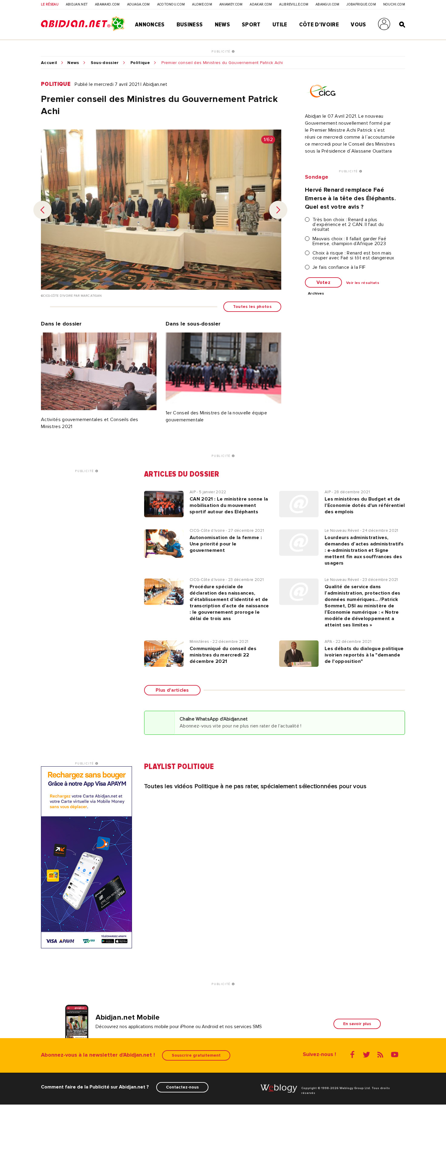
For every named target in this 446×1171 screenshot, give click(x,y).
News (222, 24)
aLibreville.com (293, 4)
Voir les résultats (362, 283)
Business (190, 24)
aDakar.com (261, 4)
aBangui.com (328, 4)
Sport (251, 24)
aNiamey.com (231, 4)
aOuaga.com (138, 4)
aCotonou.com (171, 4)
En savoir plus (357, 1023)
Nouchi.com (394, 4)
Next (278, 210)
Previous (42, 210)
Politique (140, 63)
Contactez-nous (182, 1087)
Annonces (150, 24)
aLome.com (202, 4)
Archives (316, 293)
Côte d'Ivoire (319, 24)
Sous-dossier (105, 63)
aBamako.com (107, 4)
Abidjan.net (77, 4)
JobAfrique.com (361, 4)
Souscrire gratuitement (196, 1055)
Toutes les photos (252, 306)
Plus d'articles (172, 690)
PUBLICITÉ (221, 51)
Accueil (49, 63)
